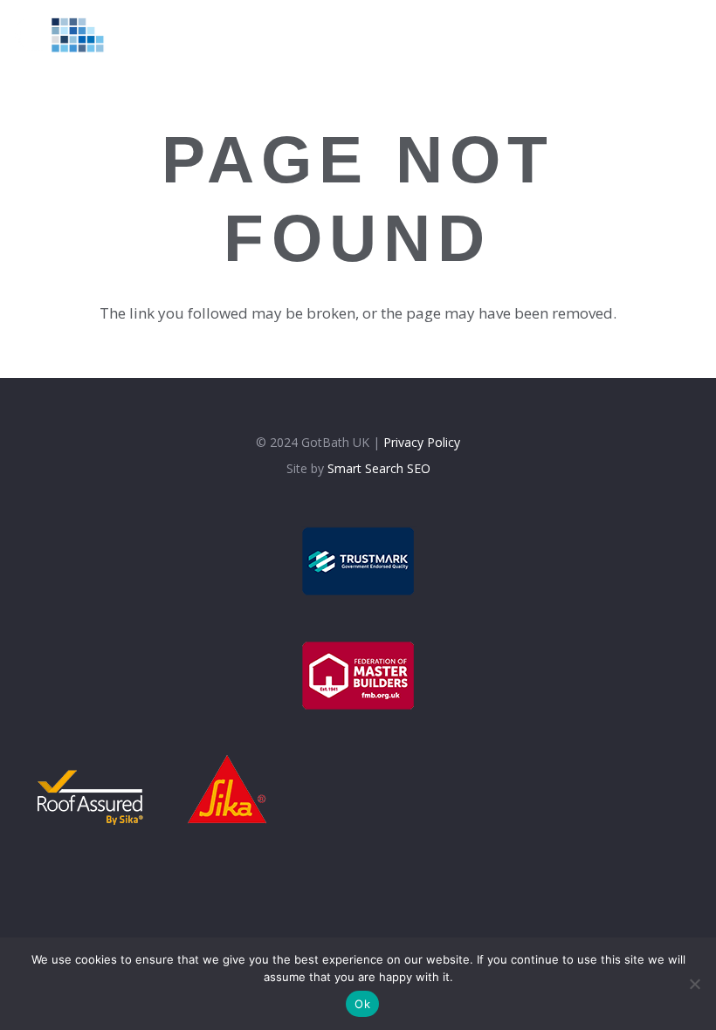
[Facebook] (602, 34)
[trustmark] (358, 561)
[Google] (664, 34)
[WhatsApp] (694, 34)
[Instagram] (633, 35)
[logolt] (67, 34)
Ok (362, 1004)
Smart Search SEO (378, 468)
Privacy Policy (421, 442)
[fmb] (358, 676)
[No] (694, 983)
